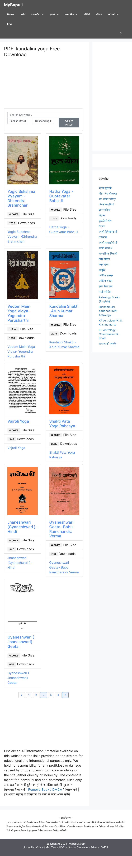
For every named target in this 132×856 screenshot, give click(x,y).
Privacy (95, 847)
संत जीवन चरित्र (107, 199)
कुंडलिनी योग (105, 220)
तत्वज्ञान (103, 237)
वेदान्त (102, 226)
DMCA (104, 847)
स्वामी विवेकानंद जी (108, 231)
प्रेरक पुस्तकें (105, 188)
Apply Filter (69, 122)
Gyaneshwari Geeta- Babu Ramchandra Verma (61, 529)
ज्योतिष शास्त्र (106, 275)
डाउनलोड (35, 14)
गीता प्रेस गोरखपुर (108, 193)
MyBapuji (13, 4)
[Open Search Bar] (121, 34)
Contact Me (42, 847)
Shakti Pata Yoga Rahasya (62, 423)
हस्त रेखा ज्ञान (106, 286)
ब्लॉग (23, 14)
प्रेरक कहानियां (106, 204)
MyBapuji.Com (77, 843)
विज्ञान (102, 215)
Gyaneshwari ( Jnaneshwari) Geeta (20, 642)
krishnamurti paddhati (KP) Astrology (108, 311)
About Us (29, 847)
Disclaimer (83, 847)
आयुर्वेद (102, 270)
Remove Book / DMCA (45, 789)
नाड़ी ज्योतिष (105, 291)
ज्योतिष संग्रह (105, 280)
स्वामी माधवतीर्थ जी (108, 242)
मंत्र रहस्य (104, 264)
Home (10, 14)
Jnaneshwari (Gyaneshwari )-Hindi (22, 527)
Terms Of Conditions (63, 847)
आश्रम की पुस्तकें (107, 343)
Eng (9, 24)
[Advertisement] (43, 85)
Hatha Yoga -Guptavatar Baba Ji (61, 196)
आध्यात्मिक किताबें (108, 253)
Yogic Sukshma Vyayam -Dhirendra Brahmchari (21, 198)
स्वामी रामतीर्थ (105, 248)
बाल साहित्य (104, 210)
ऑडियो (87, 14)
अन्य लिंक (69, 14)
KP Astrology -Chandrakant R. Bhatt (109, 334)
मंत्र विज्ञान (104, 259)
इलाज (52, 14)
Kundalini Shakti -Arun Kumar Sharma (63, 311)
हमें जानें (111, 14)
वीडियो (99, 14)
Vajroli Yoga (18, 421)
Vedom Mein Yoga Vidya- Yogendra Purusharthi (18, 313)
